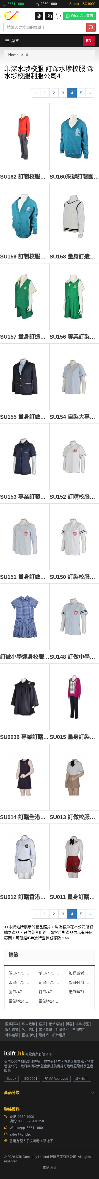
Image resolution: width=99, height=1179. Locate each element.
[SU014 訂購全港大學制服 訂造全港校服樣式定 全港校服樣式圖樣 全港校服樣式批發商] (25, 777)
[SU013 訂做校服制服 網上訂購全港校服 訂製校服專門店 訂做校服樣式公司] (74, 777)
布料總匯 (82, 1024)
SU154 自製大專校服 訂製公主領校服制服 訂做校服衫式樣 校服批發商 (74, 417)
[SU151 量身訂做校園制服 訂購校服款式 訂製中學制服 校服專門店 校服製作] (25, 536)
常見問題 (45, 1030)
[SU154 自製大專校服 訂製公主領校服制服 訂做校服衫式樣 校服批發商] (74, 376)
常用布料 (79, 1030)
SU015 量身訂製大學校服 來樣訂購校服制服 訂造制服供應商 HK (74, 737)
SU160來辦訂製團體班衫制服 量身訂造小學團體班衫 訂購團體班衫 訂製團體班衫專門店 (74, 176)
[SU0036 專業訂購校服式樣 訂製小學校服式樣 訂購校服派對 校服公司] (25, 696)
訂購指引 (62, 1030)
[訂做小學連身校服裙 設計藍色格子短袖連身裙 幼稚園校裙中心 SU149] (25, 616)
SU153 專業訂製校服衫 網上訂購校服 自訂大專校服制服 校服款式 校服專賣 (25, 496)
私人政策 (28, 1024)
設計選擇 (11, 1030)
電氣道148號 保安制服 (19, 1001)
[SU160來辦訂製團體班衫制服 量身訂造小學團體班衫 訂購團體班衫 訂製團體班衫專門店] (74, 136)
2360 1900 (49, 4)
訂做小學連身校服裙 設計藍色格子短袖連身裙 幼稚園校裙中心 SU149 (25, 656)
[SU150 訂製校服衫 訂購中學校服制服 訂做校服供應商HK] (74, 536)
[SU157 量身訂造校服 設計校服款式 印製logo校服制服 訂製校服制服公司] (25, 296)
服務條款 (11, 1024)
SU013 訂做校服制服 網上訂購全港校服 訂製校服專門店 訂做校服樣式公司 (74, 817)
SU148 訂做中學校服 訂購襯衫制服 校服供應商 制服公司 (74, 656)
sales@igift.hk (20, 1134)
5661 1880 (16, 4)
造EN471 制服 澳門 (79, 992)
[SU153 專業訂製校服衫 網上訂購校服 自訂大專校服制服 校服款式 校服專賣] (25, 456)
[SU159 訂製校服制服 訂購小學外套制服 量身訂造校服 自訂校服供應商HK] (25, 216)
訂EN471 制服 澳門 (49, 992)
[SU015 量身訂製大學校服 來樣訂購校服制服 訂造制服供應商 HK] (74, 696)
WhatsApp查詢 (82, 16)
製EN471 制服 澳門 (19, 992)
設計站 (44, 1035)
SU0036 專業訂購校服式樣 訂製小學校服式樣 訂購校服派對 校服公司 (25, 737)
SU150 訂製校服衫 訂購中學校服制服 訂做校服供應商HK (74, 577)
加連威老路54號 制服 (79, 973)
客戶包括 (28, 1030)
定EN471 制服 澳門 (49, 982)
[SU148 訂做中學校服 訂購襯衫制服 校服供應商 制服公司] (74, 616)
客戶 (42, 1024)
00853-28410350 (31, 1121)
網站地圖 (49, 1168)
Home (13, 55)
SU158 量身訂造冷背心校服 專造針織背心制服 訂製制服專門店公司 (74, 256)
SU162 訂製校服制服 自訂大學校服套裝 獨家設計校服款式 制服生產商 (25, 176)
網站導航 (55, 1024)
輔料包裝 (11, 1035)
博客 (69, 1024)
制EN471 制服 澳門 (49, 973)
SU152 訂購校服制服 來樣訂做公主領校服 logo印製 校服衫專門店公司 (74, 496)
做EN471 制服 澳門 (19, 973)
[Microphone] (39, 16)
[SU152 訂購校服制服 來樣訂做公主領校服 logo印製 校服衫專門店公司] (74, 456)
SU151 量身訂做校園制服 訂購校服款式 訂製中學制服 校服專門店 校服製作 (25, 577)
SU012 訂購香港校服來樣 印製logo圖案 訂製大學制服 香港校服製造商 (25, 897)
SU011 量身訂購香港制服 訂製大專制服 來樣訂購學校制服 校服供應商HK (74, 897)
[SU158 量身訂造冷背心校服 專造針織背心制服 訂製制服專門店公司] (74, 216)
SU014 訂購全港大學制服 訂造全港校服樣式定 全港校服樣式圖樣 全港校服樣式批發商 (25, 817)
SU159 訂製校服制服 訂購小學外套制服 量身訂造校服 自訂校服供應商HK (25, 256)
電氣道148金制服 (49, 1001)
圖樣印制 (28, 1035)
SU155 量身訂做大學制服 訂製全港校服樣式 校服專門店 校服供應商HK (25, 417)
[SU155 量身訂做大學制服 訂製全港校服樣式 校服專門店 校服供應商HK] (25, 376)
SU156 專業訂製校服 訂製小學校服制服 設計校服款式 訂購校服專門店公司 (74, 336)
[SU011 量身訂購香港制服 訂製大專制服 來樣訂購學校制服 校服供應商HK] (74, 857)
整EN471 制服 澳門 (79, 982)
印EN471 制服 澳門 (19, 982)
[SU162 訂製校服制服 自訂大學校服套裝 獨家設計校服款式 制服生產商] (25, 136)
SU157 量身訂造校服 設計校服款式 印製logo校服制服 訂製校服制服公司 (25, 336)
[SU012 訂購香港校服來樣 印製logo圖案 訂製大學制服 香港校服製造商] (25, 857)
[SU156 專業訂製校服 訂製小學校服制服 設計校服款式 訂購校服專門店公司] (74, 296)
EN (88, 40)
